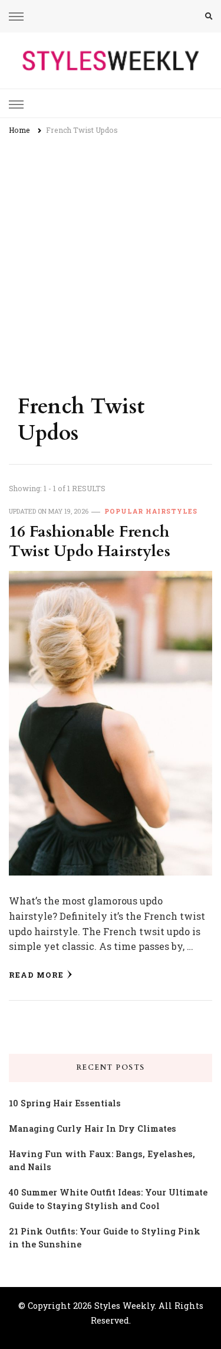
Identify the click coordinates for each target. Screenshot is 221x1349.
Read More (36, 974)
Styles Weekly (124, 1305)
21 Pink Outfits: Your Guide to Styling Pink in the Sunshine (104, 1238)
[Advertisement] (110, 259)
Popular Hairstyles (150, 511)
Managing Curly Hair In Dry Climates (92, 1128)
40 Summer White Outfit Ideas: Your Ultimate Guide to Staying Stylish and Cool (108, 1199)
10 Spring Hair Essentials (65, 1103)
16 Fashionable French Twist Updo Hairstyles (89, 541)
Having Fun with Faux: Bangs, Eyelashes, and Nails (102, 1160)
